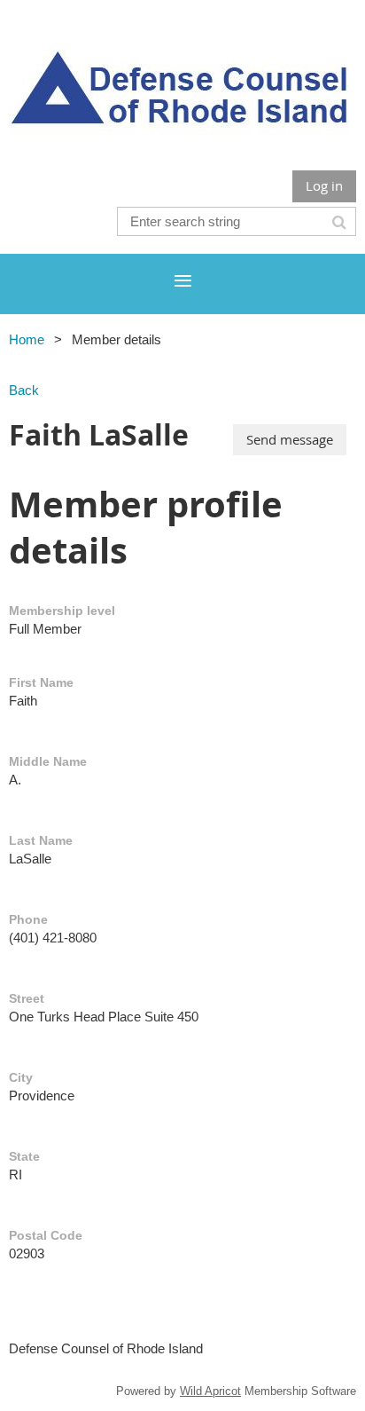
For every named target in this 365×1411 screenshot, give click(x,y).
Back (24, 390)
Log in (324, 185)
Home (26, 339)
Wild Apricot (210, 1391)
